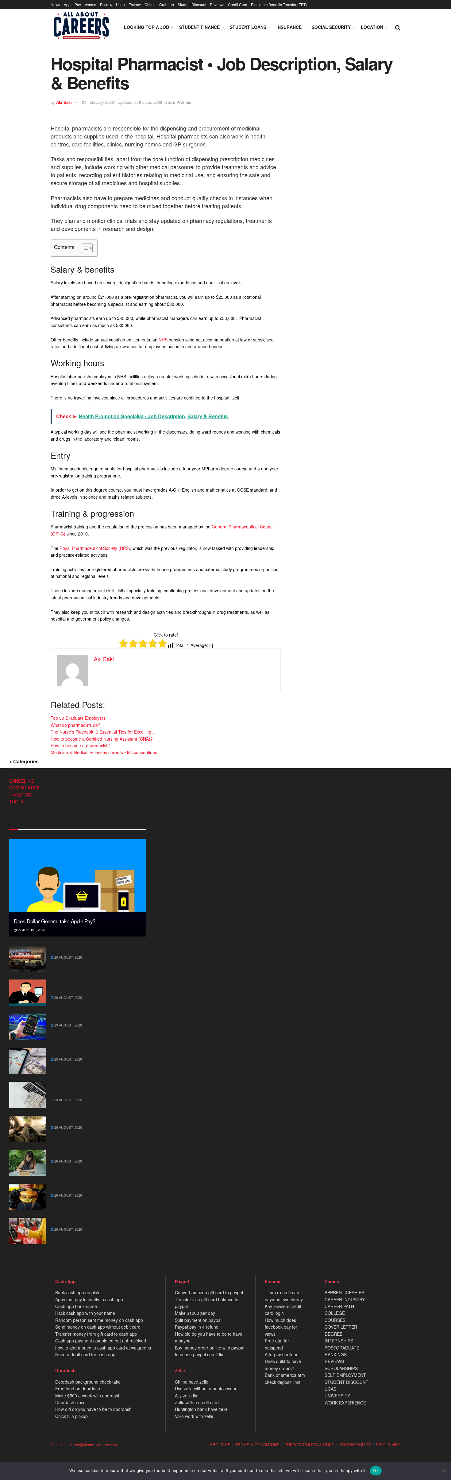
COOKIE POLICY (355, 1444)
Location (372, 27)
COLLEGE (335, 1313)
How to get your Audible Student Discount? (97, 1152)
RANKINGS (336, 1354)
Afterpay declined (282, 1354)
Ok (376, 1470)
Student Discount (192, 4)
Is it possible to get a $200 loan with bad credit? (93, 1088)
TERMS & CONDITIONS (257, 1444)
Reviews (217, 4)
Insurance (289, 27)
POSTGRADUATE (342, 1348)
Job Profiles (179, 102)
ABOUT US (220, 1444)
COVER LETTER (341, 1327)
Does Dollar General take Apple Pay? (54, 921)
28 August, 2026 (67, 1127)
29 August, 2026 (31, 929)
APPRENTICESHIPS (344, 1292)
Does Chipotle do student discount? (89, 948)
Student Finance (199, 27)
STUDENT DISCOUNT (346, 1382)
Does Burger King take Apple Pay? (88, 1186)
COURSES (335, 1320)
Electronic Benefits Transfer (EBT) (279, 4)
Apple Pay (72, 4)
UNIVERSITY (337, 1395)
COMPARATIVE (24, 788)
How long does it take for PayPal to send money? (94, 985)
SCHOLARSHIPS (341, 1368)
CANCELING (21, 781)
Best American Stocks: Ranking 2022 (90, 1016)
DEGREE (333, 1334)
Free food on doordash (77, 1388)
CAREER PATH (339, 1306)
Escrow (106, 4)
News (55, 4)
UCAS (330, 1389)
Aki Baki (64, 102)
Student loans (248, 27)
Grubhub (166, 4)
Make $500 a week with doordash (88, 1395)
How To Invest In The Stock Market (88, 1050)
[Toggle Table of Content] (84, 248)
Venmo (90, 4)
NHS (163, 340)
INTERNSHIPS (339, 1341)
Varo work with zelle (194, 1416)
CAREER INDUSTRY (345, 1299)
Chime (150, 4)
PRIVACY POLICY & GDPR (309, 1444)
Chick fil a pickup (71, 1416)
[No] (443, 1471)
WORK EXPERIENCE (345, 1403)
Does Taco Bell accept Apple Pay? (87, 1220)
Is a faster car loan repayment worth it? (92, 1119)
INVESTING (20, 795)
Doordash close (70, 1402)
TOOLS (16, 801)
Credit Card (237, 4)
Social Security (331, 27)
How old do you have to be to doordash (93, 1409)
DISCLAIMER (388, 1444)
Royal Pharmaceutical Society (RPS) (95, 548)
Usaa (120, 4)
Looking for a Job (146, 27)
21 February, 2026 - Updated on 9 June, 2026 (122, 102)
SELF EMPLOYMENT (345, 1375)
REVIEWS (334, 1361)
